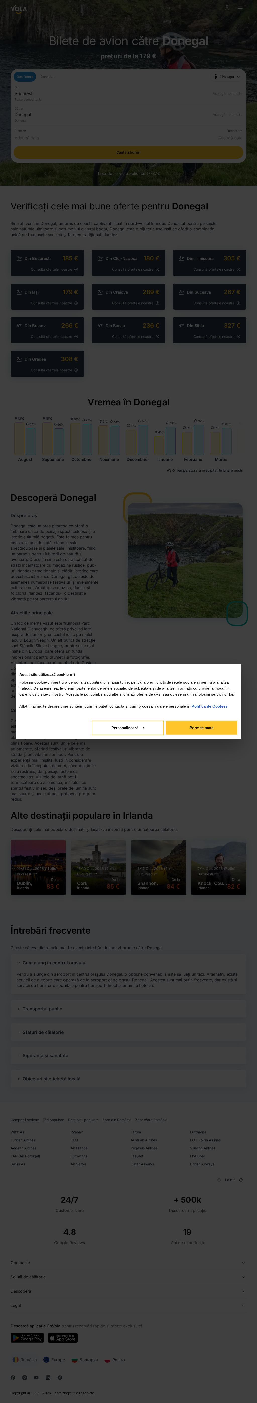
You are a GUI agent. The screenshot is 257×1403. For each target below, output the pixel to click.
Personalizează (124, 728)
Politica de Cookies (209, 706)
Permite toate (201, 728)
